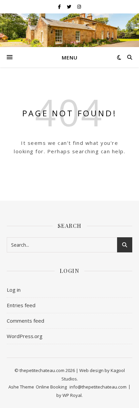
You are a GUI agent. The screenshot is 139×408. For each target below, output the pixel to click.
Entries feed (21, 305)
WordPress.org (25, 336)
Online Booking (51, 387)
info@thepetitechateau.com (98, 387)
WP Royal (72, 395)
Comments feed (25, 320)
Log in (14, 289)
